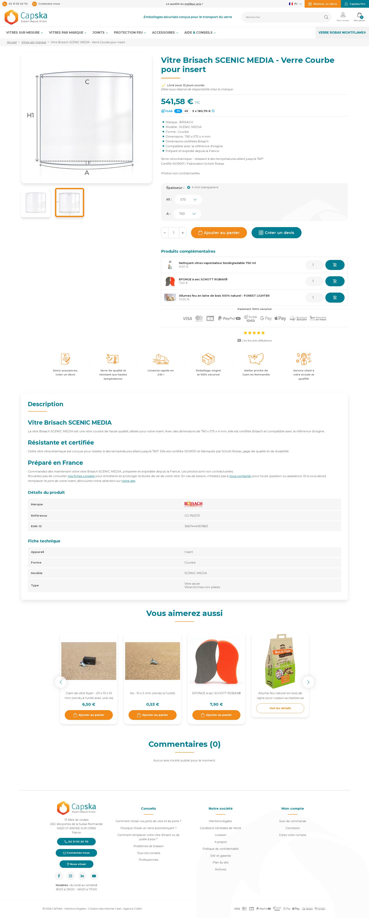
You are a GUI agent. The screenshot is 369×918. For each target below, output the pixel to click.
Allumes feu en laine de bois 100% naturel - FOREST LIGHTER (224, 295)
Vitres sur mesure (23, 32)
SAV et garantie (220, 855)
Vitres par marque (66, 32)
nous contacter (240, 476)
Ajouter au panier (222, 232)
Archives (220, 869)
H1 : (169, 199)
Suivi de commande (292, 821)
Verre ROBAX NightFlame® (342, 32)
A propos (221, 842)
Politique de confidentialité (221, 849)
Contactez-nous (78, 852)
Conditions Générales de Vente (220, 828)
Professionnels (148, 860)
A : (168, 214)
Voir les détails (280, 708)
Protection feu (129, 32)
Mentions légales (220, 821)
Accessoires (164, 32)
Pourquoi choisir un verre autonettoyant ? (149, 828)
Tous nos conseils (148, 853)
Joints (99, 32)
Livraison (220, 835)
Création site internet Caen (105, 908)
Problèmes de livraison (148, 846)
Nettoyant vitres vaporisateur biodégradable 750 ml (217, 263)
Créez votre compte (292, 835)
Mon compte (293, 808)
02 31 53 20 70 (77, 841)
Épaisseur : (175, 188)
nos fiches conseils (81, 476)
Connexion (293, 828)
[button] (343, 17)
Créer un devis (279, 232)
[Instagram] (70, 876)
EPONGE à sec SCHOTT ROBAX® (203, 279)
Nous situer (77, 864)
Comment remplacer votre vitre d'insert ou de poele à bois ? (148, 837)
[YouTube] (94, 876)
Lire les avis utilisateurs (257, 340)
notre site (128, 481)
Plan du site (221, 862)
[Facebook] (59, 876)
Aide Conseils (199, 32)
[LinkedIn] (82, 876)
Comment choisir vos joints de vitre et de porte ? (148, 821)
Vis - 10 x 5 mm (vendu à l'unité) (152, 693)
